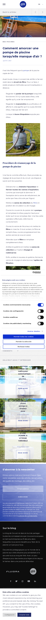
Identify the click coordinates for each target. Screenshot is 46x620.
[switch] (41, 311)
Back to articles (9, 12)
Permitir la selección (23, 341)
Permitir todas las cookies (24, 336)
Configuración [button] (9, 615)
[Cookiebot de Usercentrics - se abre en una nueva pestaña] (34, 272)
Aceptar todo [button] (24, 615)
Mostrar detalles (33, 331)
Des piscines (9, 42)
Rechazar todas (24, 346)
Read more (23, 388)
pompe (26, 70)
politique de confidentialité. (27, 516)
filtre (35, 203)
